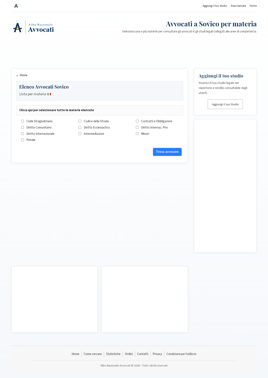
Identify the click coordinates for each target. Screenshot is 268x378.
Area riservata (238, 6)
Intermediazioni (94, 134)
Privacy (157, 354)
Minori (145, 134)
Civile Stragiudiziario (39, 121)
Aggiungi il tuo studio (215, 6)
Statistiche (113, 354)
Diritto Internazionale (40, 134)
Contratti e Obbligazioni (156, 121)
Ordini (129, 354)
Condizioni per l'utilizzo (181, 354)
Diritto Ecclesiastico (97, 127)
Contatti (142, 354)
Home (253, 6)
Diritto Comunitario (39, 127)
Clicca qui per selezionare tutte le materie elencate (56, 110)
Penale (30, 140)
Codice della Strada (96, 121)
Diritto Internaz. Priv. (154, 127)
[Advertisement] (134, 54)
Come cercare (93, 354)
